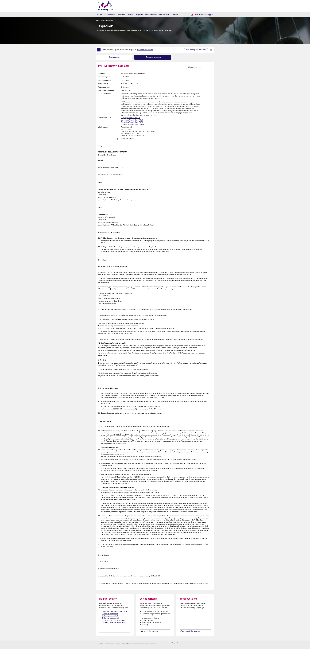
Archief (147, 643)
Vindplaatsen (103, 127)
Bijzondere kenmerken (106, 90)
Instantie (101, 73)
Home (99, 15)
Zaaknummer (103, 84)
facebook (201, 643)
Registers (139, 15)
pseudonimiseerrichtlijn (145, 50)
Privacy (112, 643)
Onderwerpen (109, 15)
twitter (198, 643)
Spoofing (134, 643)
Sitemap (107, 643)
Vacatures (141, 643)
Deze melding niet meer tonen (196, 50)
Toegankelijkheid (126, 643)
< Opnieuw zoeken (113, 57)
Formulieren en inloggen (203, 15)
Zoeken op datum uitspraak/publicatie (115, 611)
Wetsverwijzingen (104, 118)
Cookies (118, 643)
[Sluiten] (211, 49)
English (101, 643)
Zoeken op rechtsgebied (110, 618)
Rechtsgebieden (104, 87)
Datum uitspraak (104, 77)
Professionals (164, 15)
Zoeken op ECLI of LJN (110, 616)
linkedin (207, 643)
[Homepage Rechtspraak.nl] (104, 5)
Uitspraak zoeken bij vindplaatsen (113, 622)
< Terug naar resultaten (152, 57)
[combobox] (199, 67)
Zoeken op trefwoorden (110, 614)
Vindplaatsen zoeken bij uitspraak (113, 620)
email (187, 643)
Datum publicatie (104, 80)
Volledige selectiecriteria (149, 631)
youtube (210, 643)
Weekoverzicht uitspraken (190, 631)
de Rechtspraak (151, 15)
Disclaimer (153, 643)
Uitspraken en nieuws (125, 15)
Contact (175, 15)
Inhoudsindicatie (104, 94)
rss (183, 643)
